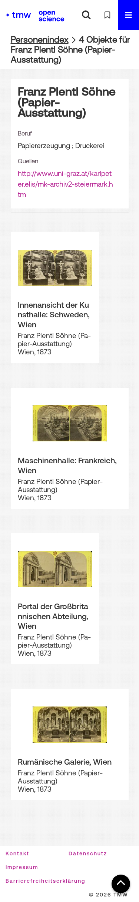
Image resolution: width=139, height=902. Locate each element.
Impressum (22, 867)
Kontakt (17, 853)
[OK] (86, 15)
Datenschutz (88, 853)
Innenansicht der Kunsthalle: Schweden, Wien (54, 314)
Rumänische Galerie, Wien (65, 761)
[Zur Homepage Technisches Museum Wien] (17, 15)
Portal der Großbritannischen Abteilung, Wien (53, 616)
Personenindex (40, 39)
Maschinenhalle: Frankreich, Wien (67, 465)
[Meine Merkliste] (107, 15)
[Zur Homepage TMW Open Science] (51, 16)
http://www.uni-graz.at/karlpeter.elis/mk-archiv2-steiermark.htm (65, 183)
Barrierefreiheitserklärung (45, 881)
